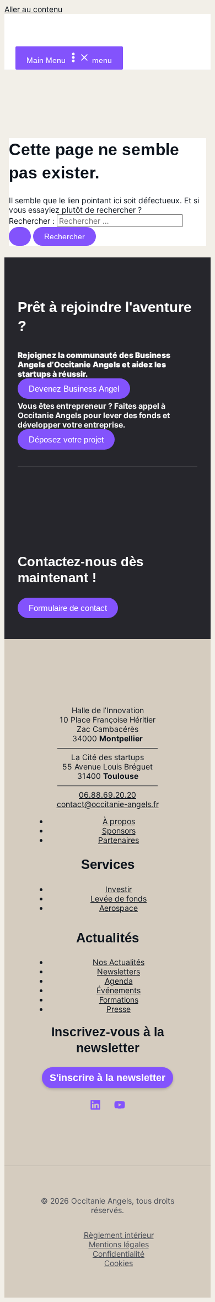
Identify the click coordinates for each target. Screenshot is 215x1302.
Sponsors (119, 830)
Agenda (119, 980)
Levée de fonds (118, 898)
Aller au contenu (33, 9)
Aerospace (118, 908)
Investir (118, 889)
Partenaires (118, 840)
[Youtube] (119, 1107)
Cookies (118, 1263)
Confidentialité (118, 1253)
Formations (118, 999)
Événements (118, 990)
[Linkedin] (95, 1107)
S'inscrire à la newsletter (107, 1077)
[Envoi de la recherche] (20, 236)
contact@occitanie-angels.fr (108, 804)
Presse (118, 1009)
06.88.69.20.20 (107, 794)
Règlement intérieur (119, 1235)
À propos (119, 821)
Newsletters (118, 971)
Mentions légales (119, 1244)
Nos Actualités (118, 962)
